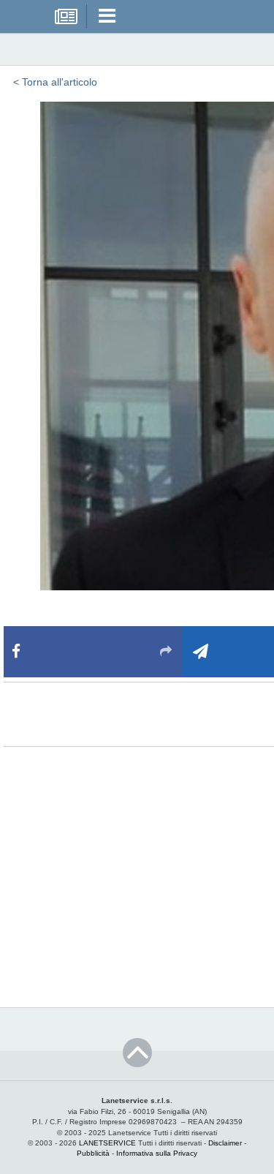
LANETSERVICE (107, 1143)
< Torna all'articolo (55, 82)
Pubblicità (93, 1153)
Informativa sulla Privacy (156, 1153)
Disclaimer (225, 1143)
